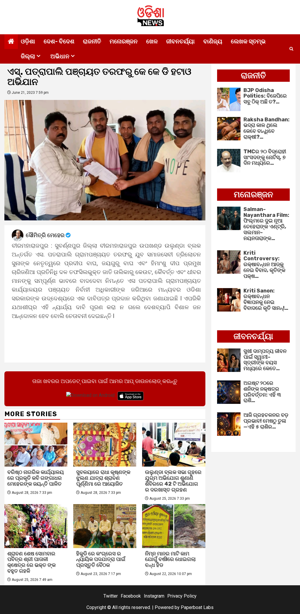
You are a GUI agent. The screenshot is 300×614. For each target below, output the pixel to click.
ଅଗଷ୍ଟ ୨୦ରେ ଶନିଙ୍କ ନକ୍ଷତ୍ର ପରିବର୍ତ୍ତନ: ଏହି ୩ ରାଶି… (262, 392)
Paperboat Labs (197, 607)
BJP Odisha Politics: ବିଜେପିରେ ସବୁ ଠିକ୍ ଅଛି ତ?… (265, 96)
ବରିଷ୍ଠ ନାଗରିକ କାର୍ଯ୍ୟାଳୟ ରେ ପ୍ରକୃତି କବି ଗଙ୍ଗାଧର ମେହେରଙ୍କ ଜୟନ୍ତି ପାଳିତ (35, 478)
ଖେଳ (152, 41)
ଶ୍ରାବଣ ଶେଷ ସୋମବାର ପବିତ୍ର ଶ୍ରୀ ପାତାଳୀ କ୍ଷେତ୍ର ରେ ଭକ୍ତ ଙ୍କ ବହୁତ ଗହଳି (31, 562)
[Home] (11, 42)
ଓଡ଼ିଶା (28, 41)
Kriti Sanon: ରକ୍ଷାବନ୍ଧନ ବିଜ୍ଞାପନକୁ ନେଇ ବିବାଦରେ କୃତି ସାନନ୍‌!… (265, 299)
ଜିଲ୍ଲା (28, 56)
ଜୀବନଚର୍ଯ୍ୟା (180, 41)
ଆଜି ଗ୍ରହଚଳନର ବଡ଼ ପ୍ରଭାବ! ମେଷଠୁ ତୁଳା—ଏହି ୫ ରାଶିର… (265, 421)
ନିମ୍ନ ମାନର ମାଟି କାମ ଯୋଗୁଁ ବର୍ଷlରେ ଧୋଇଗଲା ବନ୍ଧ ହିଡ (170, 559)
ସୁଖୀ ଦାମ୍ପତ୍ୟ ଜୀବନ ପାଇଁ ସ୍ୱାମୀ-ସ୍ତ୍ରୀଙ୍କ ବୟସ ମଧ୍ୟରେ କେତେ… (265, 360)
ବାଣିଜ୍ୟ (212, 41)
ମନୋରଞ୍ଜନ (124, 41)
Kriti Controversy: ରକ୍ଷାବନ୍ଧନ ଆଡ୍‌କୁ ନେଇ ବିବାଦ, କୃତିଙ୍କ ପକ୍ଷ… (264, 264)
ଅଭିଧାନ (59, 56)
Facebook (131, 596)
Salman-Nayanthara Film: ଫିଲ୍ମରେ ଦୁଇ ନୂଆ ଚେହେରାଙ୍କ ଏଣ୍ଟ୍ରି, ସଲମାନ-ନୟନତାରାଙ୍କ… (266, 223)
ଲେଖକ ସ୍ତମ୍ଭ (248, 41)
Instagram (154, 596)
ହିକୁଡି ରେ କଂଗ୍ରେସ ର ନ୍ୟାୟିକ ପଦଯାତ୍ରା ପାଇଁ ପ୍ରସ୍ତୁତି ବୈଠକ (100, 559)
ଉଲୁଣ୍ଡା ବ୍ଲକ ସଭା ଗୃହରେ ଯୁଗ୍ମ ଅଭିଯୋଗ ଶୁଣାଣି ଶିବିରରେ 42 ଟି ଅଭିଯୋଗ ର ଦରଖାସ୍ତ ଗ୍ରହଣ (173, 481)
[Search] (291, 49)
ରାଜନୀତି (92, 41)
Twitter (110, 596)
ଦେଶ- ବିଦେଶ (59, 41)
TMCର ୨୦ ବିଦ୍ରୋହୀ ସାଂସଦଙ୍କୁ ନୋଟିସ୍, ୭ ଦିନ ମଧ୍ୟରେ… (264, 157)
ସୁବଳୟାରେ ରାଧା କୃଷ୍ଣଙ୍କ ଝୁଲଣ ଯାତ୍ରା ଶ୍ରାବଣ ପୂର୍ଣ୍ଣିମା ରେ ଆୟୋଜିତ (103, 478)
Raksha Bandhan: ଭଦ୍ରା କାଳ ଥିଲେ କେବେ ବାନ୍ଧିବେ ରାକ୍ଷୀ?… (266, 128)
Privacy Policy (182, 596)
